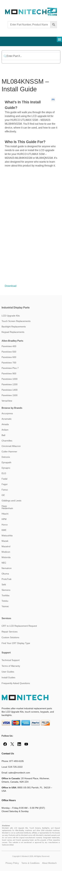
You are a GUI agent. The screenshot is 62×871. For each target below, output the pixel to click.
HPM (4, 519)
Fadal (4, 478)
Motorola (6, 557)
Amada (5, 424)
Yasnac (5, 606)
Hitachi (5, 513)
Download (10, 286)
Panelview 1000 (9, 379)
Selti (4, 584)
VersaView (7, 400)
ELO (4, 473)
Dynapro (6, 468)
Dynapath (6, 462)
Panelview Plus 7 (10, 368)
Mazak (5, 541)
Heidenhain (7, 508)
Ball (3, 435)
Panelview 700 (9, 362)
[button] (59, 39)
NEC (4, 562)
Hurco (5, 524)
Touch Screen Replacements (16, 321)
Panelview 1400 (9, 390)
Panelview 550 (9, 351)
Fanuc (5, 489)
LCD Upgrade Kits (11, 315)
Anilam (5, 429)
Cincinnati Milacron (11, 446)
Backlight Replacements (14, 326)
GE (3, 495)
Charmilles (7, 440)
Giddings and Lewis (11, 500)
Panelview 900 (9, 373)
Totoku (5, 601)
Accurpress (7, 413)
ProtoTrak (6, 579)
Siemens (6, 590)
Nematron (7, 568)
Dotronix (6, 457)
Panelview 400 (9, 346)
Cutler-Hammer (9, 451)
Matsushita (7, 535)
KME (4, 530)
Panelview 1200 (9, 384)
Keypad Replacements (13, 332)
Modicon (6, 552)
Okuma (5, 573)
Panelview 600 (9, 357)
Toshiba (5, 595)
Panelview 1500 (9, 395)
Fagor (5, 484)
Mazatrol (6, 546)
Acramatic (7, 419)
